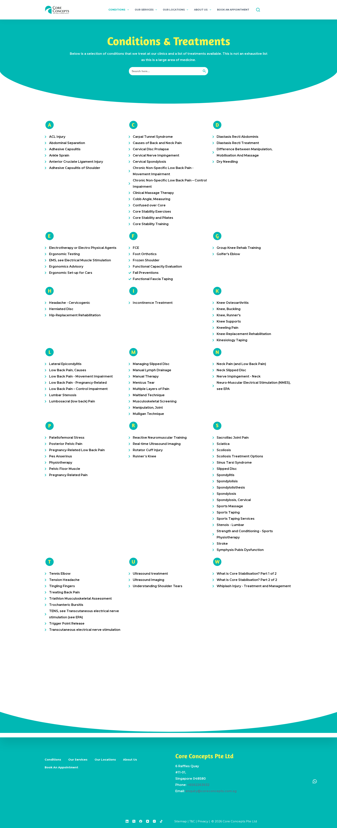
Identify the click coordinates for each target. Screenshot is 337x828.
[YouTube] (147, 821)
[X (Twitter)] (133, 821)
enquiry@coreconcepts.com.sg (211, 791)
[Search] (258, 10)
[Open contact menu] (314, 781)
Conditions (116, 9)
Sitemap (180, 821)
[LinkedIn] (127, 821)
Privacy (203, 821)
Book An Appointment (233, 9)
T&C (192, 821)
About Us (201, 9)
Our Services (144, 9)
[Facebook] (140, 821)
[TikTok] (161, 821)
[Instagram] (154, 821)
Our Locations (174, 9)
